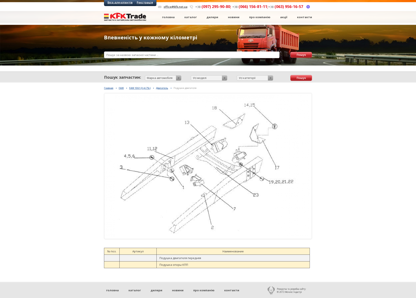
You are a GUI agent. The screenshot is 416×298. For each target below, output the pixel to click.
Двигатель (162, 88)
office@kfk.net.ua (175, 7)
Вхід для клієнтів (120, 2)
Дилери (212, 17)
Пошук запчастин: (122, 77)
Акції (283, 17)
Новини (233, 17)
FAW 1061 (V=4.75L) (140, 88)
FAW (121, 88)
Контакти (304, 17)
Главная (108, 88)
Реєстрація (145, 2)
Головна (168, 17)
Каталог (190, 17)
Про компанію (259, 17)
